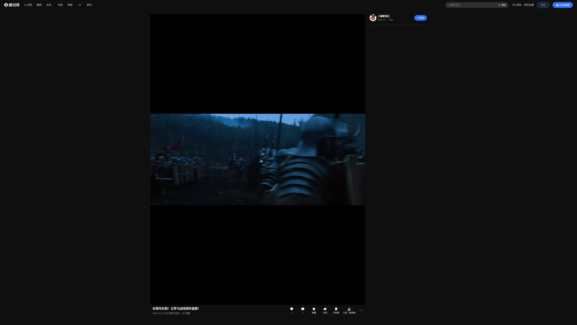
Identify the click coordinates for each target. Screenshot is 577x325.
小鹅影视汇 (384, 16)
